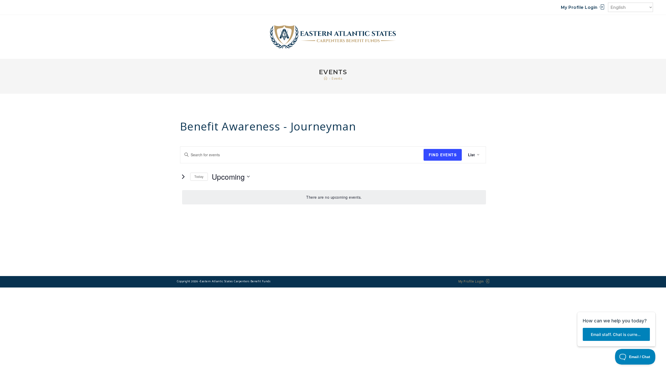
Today (199, 176)
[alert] (334, 197)
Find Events (443, 154)
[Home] (326, 79)
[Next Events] (183, 176)
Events (337, 79)
